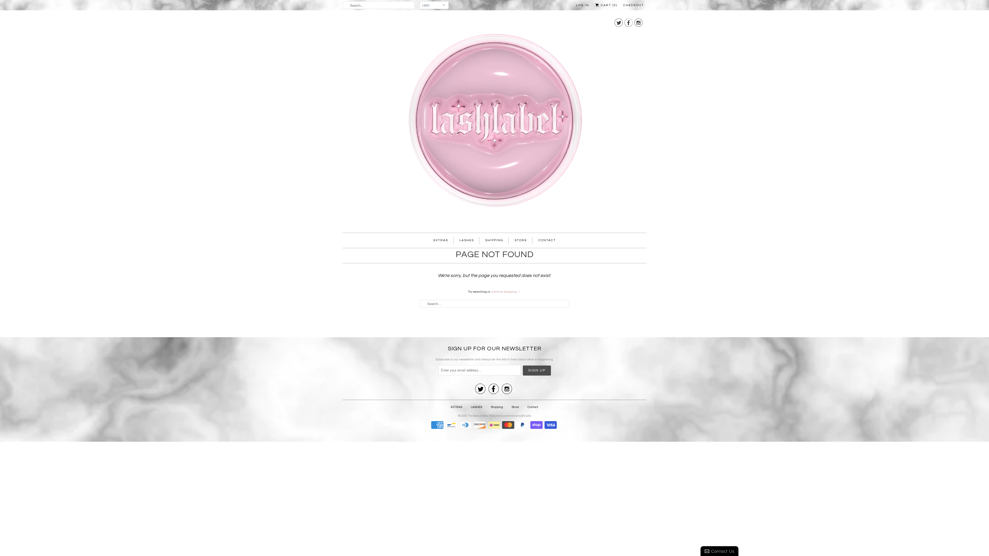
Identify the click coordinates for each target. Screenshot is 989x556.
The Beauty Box (477, 415)
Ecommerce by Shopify (516, 415)
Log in (582, 5)
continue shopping (504, 291)
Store (521, 240)
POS (491, 415)
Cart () (608, 5)
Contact (547, 240)
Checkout (633, 5)
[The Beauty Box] (494, 123)
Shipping (494, 240)
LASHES (466, 240)
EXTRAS (440, 240)
